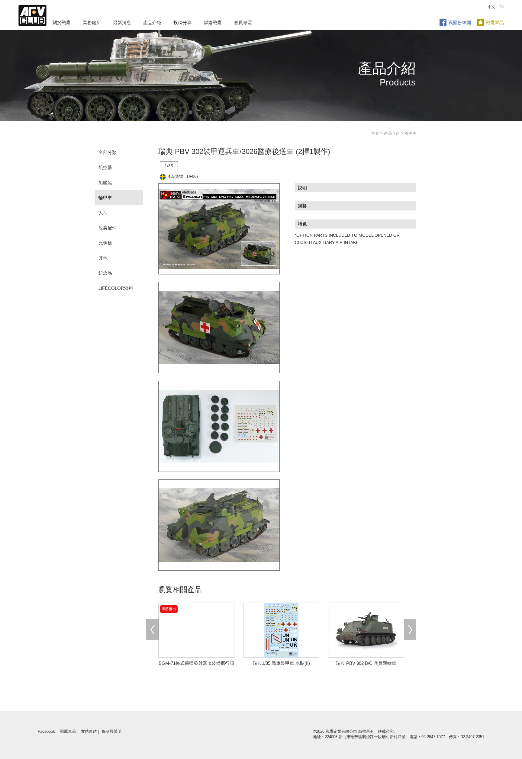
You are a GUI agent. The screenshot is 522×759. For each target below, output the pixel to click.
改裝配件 (107, 227)
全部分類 (107, 152)
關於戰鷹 (62, 22)
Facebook (46, 731)
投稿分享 (182, 22)
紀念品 (105, 273)
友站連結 (89, 731)
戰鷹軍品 (495, 22)
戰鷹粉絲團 (459, 22)
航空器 (105, 167)
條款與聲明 (111, 731)
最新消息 (122, 22)
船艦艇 (105, 182)
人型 (103, 212)
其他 (103, 258)
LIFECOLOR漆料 (115, 288)
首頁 (375, 133)
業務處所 (92, 22)
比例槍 (105, 242)
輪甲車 (105, 197)
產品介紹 (152, 22)
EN (501, 7)
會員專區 (243, 22)
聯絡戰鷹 (213, 22)
